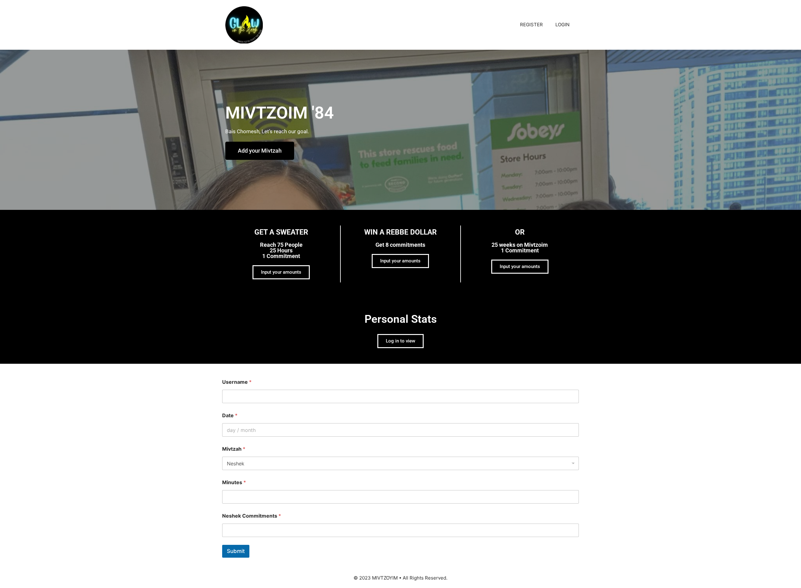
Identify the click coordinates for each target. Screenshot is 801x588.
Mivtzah (233, 449)
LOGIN (562, 25)
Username (237, 382)
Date (229, 415)
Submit (236, 551)
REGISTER (531, 25)
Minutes (234, 482)
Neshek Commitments (251, 516)
